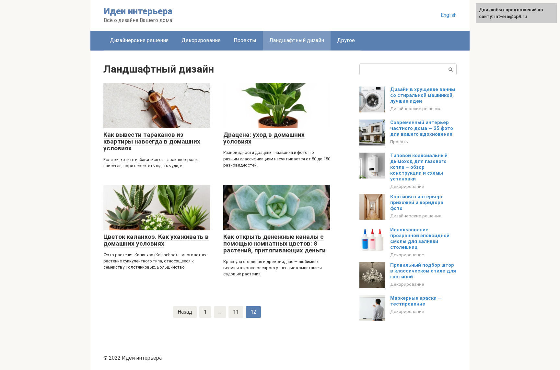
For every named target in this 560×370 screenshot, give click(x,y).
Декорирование (201, 40)
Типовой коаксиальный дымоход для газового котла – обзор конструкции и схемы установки (419, 167)
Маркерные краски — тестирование (416, 301)
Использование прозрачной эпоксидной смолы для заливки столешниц (419, 238)
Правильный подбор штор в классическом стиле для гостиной (423, 271)
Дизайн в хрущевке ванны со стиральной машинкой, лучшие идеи (422, 95)
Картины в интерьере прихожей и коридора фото (417, 202)
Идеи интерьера (138, 11)
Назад (185, 312)
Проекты (245, 40)
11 (236, 312)
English (449, 15)
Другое (346, 40)
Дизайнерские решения (139, 40)
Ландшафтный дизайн (296, 40)
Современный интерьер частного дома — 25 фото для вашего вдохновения (421, 128)
